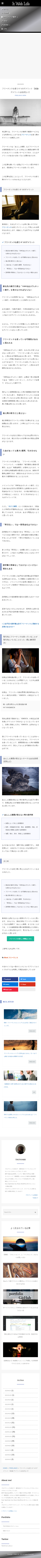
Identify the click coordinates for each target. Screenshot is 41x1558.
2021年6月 (8, 1400)
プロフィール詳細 (31, 1195)
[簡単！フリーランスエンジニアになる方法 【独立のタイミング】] (20, 1014)
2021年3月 (8, 1413)
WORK (24, 95)
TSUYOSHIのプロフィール (10, 1526)
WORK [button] (6, 25)
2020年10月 (8, 1436)
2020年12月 (8, 1427)
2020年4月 (8, 1459)
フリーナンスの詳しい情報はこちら (20, 939)
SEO (5, 21)
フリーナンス (26, 135)
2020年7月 (8, 1450)
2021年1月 (8, 1422)
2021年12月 (8, 1395)
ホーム (5, 9)
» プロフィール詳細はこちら (9, 1511)
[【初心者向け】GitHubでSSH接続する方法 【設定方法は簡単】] (20, 1323)
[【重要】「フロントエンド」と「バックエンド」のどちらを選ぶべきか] (20, 1243)
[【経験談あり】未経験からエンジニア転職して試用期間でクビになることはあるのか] (20, 1349)
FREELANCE (18, 95)
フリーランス (13, 957)
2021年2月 (8, 1418)
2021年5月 (8, 1404)
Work (6, 957)
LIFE (5, 29)
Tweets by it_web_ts (6, 1546)
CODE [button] (6, 13)
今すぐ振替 (13, 506)
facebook (8, 979)
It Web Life (16, 1554)
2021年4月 (8, 1409)
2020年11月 (8, 1432)
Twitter (35, 1198)
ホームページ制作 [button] (10, 17)
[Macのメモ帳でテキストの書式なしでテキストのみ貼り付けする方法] (20, 1270)
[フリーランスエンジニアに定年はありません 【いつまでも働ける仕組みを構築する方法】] (20, 1045)
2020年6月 (8, 1455)
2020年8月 (8, 1445)
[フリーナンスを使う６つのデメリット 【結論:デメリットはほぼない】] (20, 112)
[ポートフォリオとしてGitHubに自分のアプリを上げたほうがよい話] (20, 1296)
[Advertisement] (20, 54)
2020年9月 (8, 1441)
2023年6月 (8, 1390)
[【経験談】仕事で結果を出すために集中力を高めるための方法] (20, 1076)
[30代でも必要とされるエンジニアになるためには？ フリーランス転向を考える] (20, 1106)
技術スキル (6, 1530)
